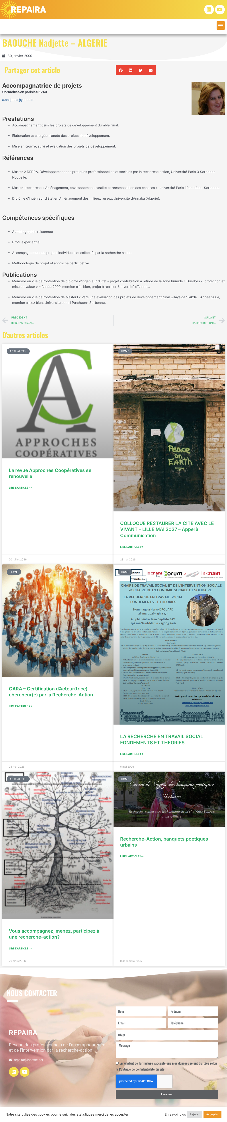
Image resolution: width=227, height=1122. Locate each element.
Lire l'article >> (20, 487)
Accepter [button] (212, 1114)
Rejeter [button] (195, 1114)
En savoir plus (175, 1114)
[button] (221, 25)
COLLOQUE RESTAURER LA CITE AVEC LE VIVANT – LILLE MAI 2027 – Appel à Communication (167, 529)
